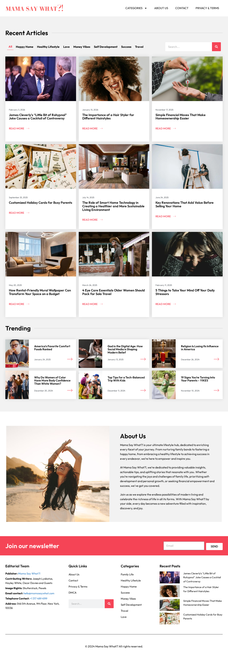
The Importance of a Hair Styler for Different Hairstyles (108, 116)
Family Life (127, 574)
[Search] (216, 46)
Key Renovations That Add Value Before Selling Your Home (185, 204)
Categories (133, 8)
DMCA (72, 592)
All (10, 46)
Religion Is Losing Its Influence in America (200, 347)
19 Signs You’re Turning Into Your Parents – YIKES (198, 379)
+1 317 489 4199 (38, 598)
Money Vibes (81, 46)
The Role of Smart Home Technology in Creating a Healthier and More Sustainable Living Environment (113, 206)
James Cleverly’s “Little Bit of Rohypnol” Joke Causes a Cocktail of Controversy (38, 116)
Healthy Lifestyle (48, 46)
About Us (161, 8)
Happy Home (24, 46)
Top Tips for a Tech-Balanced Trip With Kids (126, 379)
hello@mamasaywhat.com (39, 593)
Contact (181, 8)
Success (126, 46)
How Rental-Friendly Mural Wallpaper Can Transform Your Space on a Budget (40, 292)
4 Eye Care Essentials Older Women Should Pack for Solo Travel (113, 292)
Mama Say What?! (29, 573)
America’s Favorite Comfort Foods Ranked (52, 347)
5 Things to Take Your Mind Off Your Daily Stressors (185, 292)
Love (66, 46)
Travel (139, 46)
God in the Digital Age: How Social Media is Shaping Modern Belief (125, 349)
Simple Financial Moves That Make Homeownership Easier (181, 116)
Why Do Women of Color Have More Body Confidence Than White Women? (52, 380)
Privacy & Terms (207, 8)
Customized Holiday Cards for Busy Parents (40, 203)
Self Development (105, 46)
